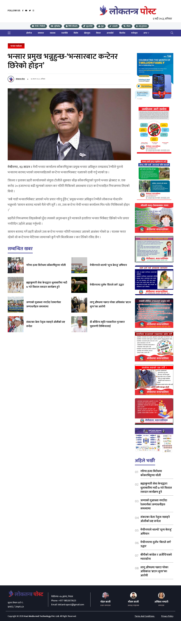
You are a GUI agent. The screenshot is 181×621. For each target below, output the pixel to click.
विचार (98, 33)
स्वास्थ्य (52, 33)
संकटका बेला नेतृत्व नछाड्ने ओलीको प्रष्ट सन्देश (45, 324)
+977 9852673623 (67, 601)
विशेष (76, 33)
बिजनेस (122, 33)
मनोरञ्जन (134, 33)
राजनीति (64, 33)
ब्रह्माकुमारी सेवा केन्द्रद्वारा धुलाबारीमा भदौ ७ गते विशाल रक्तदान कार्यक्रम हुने (46, 284)
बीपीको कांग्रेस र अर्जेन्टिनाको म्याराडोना (156, 556)
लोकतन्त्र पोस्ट (20, 78)
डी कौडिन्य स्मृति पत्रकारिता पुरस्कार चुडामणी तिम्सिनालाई (107, 324)
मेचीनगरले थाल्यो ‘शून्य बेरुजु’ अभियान (108, 265)
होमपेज (29, 33)
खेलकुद (87, 33)
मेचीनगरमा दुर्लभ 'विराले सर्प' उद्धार (107, 285)
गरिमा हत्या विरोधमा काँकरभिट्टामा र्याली (46, 265)
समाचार (41, 33)
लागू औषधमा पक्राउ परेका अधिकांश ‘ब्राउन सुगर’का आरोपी (110, 304)
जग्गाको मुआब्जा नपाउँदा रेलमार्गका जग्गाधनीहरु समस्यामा (43, 304)
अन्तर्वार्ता (110, 33)
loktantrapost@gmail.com (71, 605)
